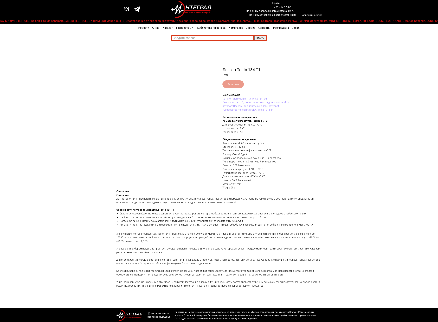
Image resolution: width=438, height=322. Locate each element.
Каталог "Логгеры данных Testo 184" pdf (245, 98)
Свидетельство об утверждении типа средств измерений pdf (256, 102)
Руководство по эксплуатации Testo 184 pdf (247, 109)
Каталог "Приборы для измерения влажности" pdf (250, 106)
